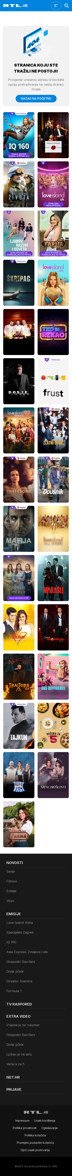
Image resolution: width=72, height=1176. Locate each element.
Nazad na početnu (36, 98)
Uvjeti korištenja (44, 1120)
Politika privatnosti (25, 1128)
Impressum (22, 1120)
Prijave (13, 1089)
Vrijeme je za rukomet (22, 1025)
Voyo (10, 901)
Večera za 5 (15, 1064)
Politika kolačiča (35, 1135)
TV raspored (19, 1004)
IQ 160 (11, 942)
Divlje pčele (15, 971)
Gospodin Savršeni (20, 962)
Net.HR (13, 1077)
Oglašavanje (49, 1128)
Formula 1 (13, 991)
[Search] (66, 5)
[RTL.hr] (15, 5)
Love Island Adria (19, 923)
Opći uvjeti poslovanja (35, 1150)
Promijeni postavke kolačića (35, 1142)
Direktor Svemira (19, 981)
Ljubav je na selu (19, 1054)
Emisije (11, 891)
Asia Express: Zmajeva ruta (27, 952)
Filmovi (11, 881)
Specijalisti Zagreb (20, 932)
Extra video (18, 1016)
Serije (10, 871)
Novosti (14, 863)
